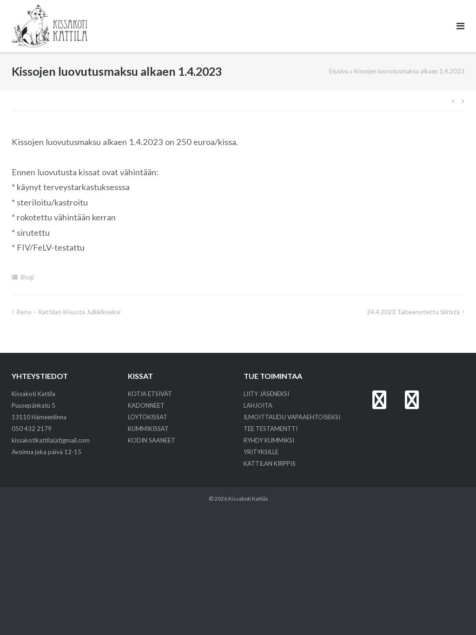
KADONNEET (146, 405)
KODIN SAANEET (151, 440)
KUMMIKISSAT (148, 428)
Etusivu (339, 71)
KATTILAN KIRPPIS (270, 463)
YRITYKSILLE (261, 452)
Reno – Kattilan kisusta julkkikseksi (68, 312)
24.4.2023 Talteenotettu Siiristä (413, 312)
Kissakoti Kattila (248, 498)
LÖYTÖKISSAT (147, 417)
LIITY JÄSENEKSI (266, 393)
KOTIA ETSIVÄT (150, 393)
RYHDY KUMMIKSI (269, 440)
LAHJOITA (258, 405)
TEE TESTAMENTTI (271, 428)
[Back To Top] (453, 612)
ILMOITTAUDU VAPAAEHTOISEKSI (292, 417)
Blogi (27, 277)
